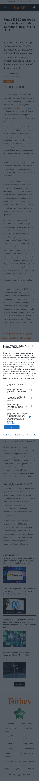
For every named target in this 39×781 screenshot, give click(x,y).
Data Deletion (7, 435)
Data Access (19, 435)
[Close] (35, 346)
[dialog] (19, 390)
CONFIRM (12, 427)
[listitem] (19, 385)
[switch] (30, 390)
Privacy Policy (32, 435)
